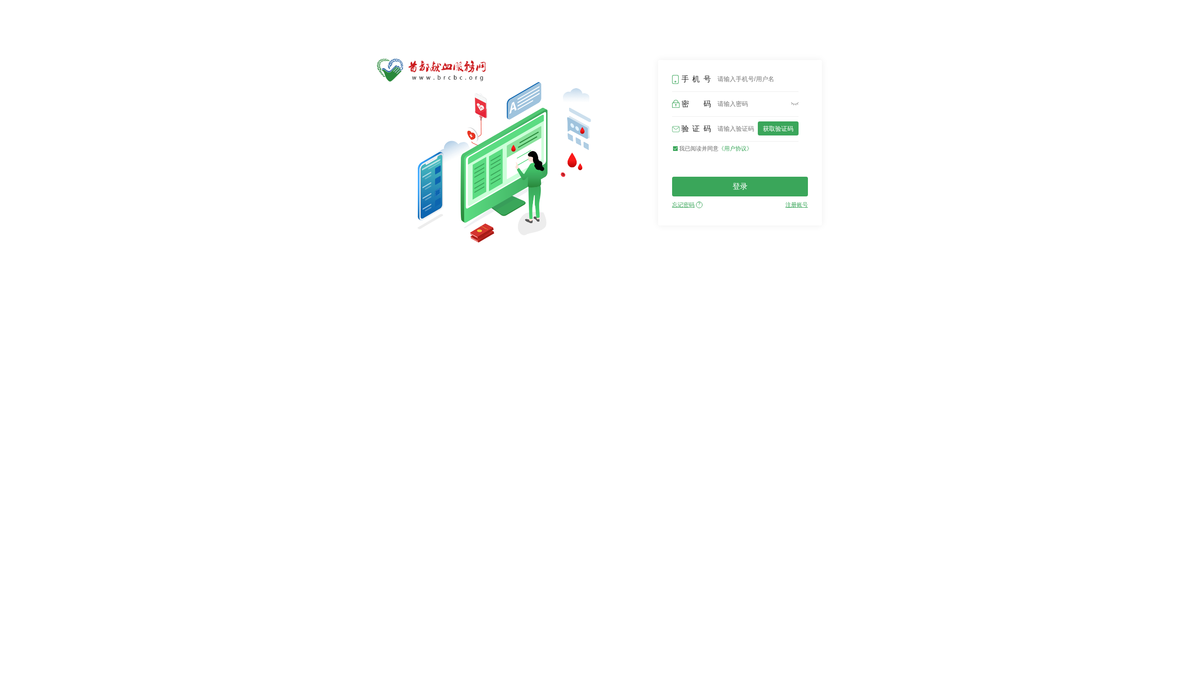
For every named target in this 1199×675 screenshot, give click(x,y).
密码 (696, 104)
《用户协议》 (735, 148)
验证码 (696, 129)
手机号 (696, 79)
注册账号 (796, 205)
